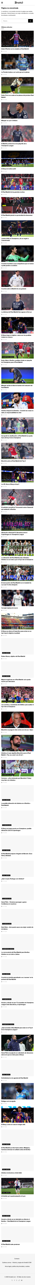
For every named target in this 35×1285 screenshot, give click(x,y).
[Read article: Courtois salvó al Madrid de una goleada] (17, 279)
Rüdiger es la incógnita (8, 1101)
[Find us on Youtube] (21, 1280)
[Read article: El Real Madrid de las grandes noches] (17, 182)
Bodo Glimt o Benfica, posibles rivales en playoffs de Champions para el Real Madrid (16, 361)
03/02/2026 (4, 74)
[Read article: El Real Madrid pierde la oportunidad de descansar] (17, 205)
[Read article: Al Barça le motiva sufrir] (17, 159)
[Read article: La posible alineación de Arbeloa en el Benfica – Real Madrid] (17, 793)
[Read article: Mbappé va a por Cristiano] (17, 110)
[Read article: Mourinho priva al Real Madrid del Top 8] (17, 451)
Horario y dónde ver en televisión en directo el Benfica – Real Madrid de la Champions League (15, 1220)
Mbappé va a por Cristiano (9, 120)
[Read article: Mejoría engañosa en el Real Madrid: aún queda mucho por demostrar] (17, 669)
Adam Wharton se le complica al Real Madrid (15, 49)
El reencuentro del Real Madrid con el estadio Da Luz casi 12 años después (16, 584)
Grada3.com (12, 1277)
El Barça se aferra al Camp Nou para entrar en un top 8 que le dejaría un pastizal (16, 632)
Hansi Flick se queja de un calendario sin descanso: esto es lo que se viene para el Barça (17, 1054)
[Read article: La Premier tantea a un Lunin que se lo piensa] (17, 62)
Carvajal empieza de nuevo (9, 608)
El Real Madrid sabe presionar (10, 1244)
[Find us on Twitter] (12, 1280)
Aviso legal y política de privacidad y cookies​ (17, 1266)
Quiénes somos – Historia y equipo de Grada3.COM (16, 1262)
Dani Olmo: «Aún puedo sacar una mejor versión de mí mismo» (17, 928)
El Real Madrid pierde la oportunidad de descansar (16, 215)
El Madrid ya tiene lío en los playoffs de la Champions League (14, 144)
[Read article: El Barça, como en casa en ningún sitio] (17, 1114)
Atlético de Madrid (8, 701)
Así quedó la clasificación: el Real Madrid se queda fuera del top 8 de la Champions (17, 437)
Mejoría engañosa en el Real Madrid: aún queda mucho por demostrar (16, 680)
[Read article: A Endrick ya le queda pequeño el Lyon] (17, 1186)
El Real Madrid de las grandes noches (13, 192)
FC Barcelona (7, 165)
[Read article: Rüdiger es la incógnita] (17, 1091)
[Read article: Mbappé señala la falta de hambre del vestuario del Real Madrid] (17, 375)
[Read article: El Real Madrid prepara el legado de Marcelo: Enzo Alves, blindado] (17, 843)
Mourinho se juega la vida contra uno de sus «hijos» (17, 730)
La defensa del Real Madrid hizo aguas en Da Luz (16, 312)
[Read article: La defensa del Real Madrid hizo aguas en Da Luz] (17, 302)
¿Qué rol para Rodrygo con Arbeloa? (12, 879)
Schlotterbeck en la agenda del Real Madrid (14, 1078)
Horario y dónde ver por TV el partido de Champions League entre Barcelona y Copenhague (17, 1003)
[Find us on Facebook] (14, 1280)
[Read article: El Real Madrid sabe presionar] (17, 1234)
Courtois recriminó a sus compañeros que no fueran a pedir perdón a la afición (17, 264)
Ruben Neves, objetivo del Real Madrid (13, 656)
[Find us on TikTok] (19, 1280)
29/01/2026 (4, 171)
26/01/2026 (4, 1057)
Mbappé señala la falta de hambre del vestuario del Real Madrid (16, 386)
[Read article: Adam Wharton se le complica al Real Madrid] (17, 39)
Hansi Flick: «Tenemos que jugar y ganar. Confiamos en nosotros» (14, 903)
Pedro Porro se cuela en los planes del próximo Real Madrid (17, 96)
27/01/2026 (4, 757)
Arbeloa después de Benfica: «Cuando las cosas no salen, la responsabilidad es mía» (17, 411)
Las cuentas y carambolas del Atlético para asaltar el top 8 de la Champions (17, 706)
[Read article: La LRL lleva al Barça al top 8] (17, 474)
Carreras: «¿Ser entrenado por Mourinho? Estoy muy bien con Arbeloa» (16, 779)
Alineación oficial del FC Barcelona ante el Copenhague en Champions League (14, 533)
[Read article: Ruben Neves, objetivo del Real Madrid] (17, 646)
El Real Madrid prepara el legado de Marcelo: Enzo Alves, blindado (16, 854)
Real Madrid (6, 45)
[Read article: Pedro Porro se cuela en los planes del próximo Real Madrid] (17, 85)
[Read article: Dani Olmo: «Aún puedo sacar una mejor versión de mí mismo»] (17, 917)
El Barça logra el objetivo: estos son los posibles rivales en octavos (16, 336)
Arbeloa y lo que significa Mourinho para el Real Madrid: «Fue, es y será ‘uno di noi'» (16, 754)
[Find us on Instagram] (16, 1280)
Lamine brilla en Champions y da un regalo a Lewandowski (15, 239)
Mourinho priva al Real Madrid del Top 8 (13, 461)
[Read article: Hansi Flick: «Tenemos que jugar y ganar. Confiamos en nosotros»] (17, 892)
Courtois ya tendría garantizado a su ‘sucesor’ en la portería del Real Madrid (17, 978)
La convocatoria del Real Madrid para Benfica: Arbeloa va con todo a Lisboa (15, 953)
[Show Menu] (2, 2)
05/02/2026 (4, 51)
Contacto (16, 1258)
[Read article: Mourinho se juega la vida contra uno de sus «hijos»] (17, 720)
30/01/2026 (4, 99)
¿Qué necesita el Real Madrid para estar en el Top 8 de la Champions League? (17, 1029)
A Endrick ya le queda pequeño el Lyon (13, 1196)
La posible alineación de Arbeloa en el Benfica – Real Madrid (16, 804)
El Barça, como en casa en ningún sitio (13, 1124)
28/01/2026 (4, 414)
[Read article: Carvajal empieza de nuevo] (17, 598)
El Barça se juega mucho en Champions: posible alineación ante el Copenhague (16, 829)
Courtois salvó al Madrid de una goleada (13, 289)
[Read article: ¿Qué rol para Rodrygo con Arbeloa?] (17, 869)
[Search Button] (30, 21)
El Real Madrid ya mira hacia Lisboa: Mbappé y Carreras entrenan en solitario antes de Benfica (15, 1149)
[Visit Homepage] (19, 2)
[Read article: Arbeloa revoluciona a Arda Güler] (17, 1163)
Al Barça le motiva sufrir (8, 169)
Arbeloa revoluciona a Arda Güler (11, 1173)
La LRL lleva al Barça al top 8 (10, 484)
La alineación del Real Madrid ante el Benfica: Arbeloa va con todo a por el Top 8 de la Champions (17, 559)
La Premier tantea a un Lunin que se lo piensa (15, 72)
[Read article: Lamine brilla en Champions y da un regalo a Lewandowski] (17, 228)
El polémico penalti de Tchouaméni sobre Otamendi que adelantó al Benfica (17, 508)
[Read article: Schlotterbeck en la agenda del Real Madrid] (17, 1068)
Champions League (8, 117)
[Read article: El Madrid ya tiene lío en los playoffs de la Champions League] (17, 133)
